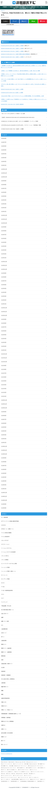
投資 (2, 659)
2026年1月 (3, 165)
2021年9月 (3, 365)
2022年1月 (3, 350)
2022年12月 (4, 307)
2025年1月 (3, 211)
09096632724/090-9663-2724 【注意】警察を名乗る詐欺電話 (15, 54)
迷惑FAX (3, 725)
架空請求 (3, 671)
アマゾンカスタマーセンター (7, 775)
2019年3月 (3, 481)
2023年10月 (4, 269)
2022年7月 (3, 327)
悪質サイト (3, 644)
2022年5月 (3, 334)
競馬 (2, 694)
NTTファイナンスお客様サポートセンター (23, 771)
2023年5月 (3, 288)
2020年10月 (4, 407)
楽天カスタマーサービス (25, 779)
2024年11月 (4, 219)
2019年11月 (4, 450)
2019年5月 (3, 473)
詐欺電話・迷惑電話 (5, 717)
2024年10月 (4, 223)
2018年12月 (4, 492)
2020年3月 (3, 434)
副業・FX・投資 (5, 621)
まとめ (2, 582)
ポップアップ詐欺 (5, 579)
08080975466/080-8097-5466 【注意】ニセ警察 (12, 48)
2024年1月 (3, 257)
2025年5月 (3, 196)
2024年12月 (4, 215)
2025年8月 (3, 184)
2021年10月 (4, 361)
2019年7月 (3, 465)
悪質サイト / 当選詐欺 (6, 648)
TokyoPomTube (20, 773)
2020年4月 (3, 431)
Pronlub (13, 773)
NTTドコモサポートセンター (24, 769)
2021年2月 (3, 392)
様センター (43, 779)
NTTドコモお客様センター (12, 769)
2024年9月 (3, 226)
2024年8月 (3, 230)
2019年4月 (3, 477)
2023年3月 (3, 296)
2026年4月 (3, 153)
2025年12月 (4, 169)
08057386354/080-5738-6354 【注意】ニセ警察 (12, 51)
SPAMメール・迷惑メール (7, 528)
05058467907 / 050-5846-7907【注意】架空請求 (12, 104)
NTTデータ (4, 769)
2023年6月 (3, 284)
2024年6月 (3, 238)
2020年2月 (3, 438)
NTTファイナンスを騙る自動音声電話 (10, 521)
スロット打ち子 (4, 540)
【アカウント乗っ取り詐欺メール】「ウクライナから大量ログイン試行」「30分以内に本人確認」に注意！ (23, 85)
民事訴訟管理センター (15, 781)
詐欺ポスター (4, 706)
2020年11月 (4, 404)
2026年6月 (3, 146)
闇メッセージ (4, 744)
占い (2, 625)
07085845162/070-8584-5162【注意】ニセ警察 (12, 92)
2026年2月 (3, 161)
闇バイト (3, 740)
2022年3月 (3, 342)
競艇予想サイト (4, 686)
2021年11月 (4, 357)
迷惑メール (3, 729)
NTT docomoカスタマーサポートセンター (36, 765)
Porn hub (8, 773)
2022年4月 (3, 338)
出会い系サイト (4, 613)
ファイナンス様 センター (34, 777)
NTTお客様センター (42, 767)
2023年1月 (3, 303)
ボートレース (4, 575)
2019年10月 (4, 454)
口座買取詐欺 (4, 629)
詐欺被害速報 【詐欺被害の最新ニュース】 (11, 713)
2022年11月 (4, 311)
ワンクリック (4, 602)
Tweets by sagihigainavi (6, 753)
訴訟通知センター (41, 781)
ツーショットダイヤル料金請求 (8, 552)
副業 (2, 617)
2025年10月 (4, 176)
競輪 (2, 690)
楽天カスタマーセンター (35, 779)
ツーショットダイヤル (6, 548)
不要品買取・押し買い (6, 605)
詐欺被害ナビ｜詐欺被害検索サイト (23, 787)
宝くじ (2, 636)
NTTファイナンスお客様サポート (7, 771)
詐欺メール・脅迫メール (7, 709)
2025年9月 (3, 180)
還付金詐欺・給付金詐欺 (7, 733)
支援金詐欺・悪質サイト (7, 663)
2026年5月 (3, 149)
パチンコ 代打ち (5, 555)
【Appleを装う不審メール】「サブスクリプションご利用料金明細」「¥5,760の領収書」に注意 (22, 95)
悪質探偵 (3, 656)
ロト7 (2, 598)
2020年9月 (3, 411)
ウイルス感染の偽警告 (6, 532)
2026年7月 (3, 142)
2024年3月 (3, 250)
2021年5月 (3, 380)
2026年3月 (3, 157)
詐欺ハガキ (3, 702)
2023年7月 (3, 280)
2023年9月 (3, 273)
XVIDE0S (26, 773)
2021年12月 (4, 354)
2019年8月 (3, 461)
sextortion (3, 525)
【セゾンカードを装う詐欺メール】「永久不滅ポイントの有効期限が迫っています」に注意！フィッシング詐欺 (24, 80)
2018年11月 (4, 496)
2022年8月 (3, 323)
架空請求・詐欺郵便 (5, 675)
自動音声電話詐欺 (5, 698)
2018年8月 (3, 508)
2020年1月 (3, 442)
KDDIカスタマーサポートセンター (21, 765)
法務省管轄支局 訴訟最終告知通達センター (28, 781)
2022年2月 (3, 346)
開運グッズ (3, 736)
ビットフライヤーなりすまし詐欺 (9, 563)
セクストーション (5, 544)
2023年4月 (3, 292)
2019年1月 (3, 488)
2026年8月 (3, 138)
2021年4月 (3, 384)
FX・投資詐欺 (4, 517)
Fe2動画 (11, 765)
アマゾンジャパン (28, 775)
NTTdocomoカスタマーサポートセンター (9, 767)
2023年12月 (4, 261)
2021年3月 (3, 388)
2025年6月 (3, 192)
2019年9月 (3, 457)
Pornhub (3, 773)
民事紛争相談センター (6, 781)
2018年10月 (4, 500)
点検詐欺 (3, 682)
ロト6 (2, 594)
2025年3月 (3, 203)
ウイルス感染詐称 (5, 536)
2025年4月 (3, 200)
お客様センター (32, 773)
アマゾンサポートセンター (18, 775)
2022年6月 (3, 330)
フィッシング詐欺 (5, 567)
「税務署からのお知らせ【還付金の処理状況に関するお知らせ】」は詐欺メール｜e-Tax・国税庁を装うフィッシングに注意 (23, 66)
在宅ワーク (3, 632)
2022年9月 (3, 319)
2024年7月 (3, 234)
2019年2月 (3, 484)
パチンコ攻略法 (4, 559)
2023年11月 (4, 265)
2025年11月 (4, 173)
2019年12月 (4, 446)
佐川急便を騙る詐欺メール (7, 609)
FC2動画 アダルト (5, 765)
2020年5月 (3, 427)
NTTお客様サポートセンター (32, 767)
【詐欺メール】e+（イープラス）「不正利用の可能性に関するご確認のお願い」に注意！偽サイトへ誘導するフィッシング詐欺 (24, 74)
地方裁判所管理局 (16, 779)
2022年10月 (4, 315)
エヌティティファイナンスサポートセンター (9, 777)
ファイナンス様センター (6, 779)
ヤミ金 (2, 586)
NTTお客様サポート (21, 767)
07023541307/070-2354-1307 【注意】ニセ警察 (12, 45)
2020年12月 (4, 400)
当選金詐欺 (3, 640)
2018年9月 (3, 504)
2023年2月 (3, 300)
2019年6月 (3, 469)
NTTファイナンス (34, 769)
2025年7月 (3, 188)
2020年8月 (3, 415)
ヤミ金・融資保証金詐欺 (7, 590)
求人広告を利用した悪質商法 (8, 679)
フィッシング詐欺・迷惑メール (8, 571)
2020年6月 (3, 423)
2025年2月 (3, 207)
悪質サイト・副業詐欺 (6, 652)
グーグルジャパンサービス (23, 777)
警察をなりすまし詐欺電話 (7, 721)
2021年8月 (3, 369)
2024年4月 (3, 246)
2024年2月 (3, 253)
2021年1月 (3, 396)
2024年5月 (3, 242)
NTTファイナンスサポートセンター (38, 771)
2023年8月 (3, 277)
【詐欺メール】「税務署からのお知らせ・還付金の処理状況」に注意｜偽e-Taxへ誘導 (20, 70)
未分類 (2, 667)
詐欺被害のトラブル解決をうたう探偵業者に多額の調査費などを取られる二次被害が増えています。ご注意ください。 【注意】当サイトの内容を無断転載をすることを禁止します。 (25, 7)
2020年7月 (3, 419)
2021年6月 (3, 377)
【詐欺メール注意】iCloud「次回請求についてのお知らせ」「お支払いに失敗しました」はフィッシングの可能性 (24, 100)
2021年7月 (3, 373)
